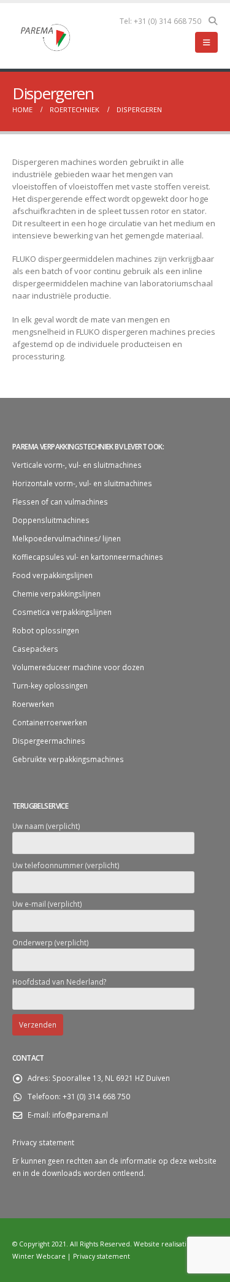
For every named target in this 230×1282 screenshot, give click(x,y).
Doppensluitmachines (51, 520)
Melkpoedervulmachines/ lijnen (66, 538)
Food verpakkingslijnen (52, 575)
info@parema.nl (80, 1115)
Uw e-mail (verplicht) (47, 904)
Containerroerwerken (49, 722)
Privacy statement (43, 1142)
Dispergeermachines (48, 741)
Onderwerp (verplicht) (50, 942)
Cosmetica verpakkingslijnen (62, 612)
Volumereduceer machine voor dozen (78, 667)
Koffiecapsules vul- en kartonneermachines (87, 557)
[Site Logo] (46, 36)
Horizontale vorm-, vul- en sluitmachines (82, 483)
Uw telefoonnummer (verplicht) (66, 865)
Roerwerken (33, 704)
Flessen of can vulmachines (60, 501)
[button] (212, 21)
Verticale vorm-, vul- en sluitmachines (77, 465)
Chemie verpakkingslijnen (56, 593)
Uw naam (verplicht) (46, 826)
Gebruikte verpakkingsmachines (68, 759)
